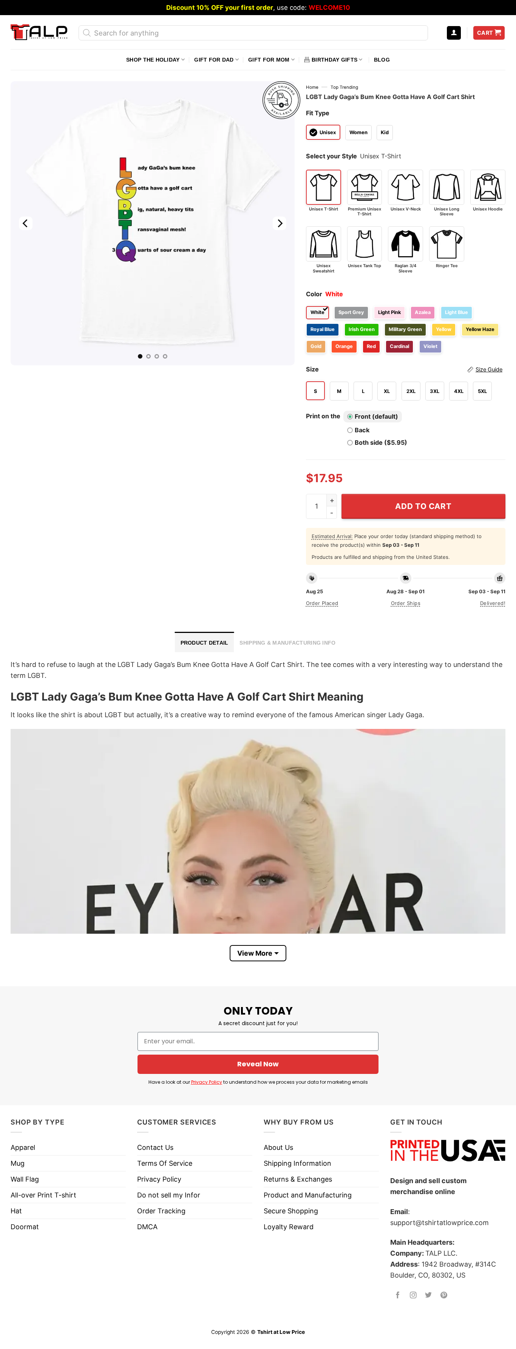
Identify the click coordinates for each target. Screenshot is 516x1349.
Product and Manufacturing (308, 1195)
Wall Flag (25, 1179)
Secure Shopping (291, 1211)
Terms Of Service (164, 1163)
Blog (382, 60)
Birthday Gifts (334, 60)
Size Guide (489, 369)
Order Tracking (161, 1211)
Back (362, 430)
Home (312, 87)
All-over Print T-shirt (43, 1195)
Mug (18, 1163)
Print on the (323, 416)
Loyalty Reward (289, 1227)
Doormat (25, 1227)
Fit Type (317, 113)
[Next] (279, 223)
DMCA (147, 1227)
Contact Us (155, 1147)
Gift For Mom (268, 60)
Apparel (23, 1147)
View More (254, 953)
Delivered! (492, 603)
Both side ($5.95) (381, 442)
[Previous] (25, 223)
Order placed (322, 603)
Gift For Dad (213, 60)
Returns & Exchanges (298, 1179)
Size (404, 369)
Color (314, 294)
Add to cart (423, 506)
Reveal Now (258, 1064)
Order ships (405, 603)
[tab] (204, 642)
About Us (278, 1147)
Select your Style (331, 156)
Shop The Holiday (152, 60)
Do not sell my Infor (168, 1195)
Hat (16, 1211)
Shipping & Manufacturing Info (287, 643)
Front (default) (376, 416)
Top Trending (344, 87)
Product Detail (205, 643)
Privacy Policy (206, 1082)
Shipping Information (297, 1163)
